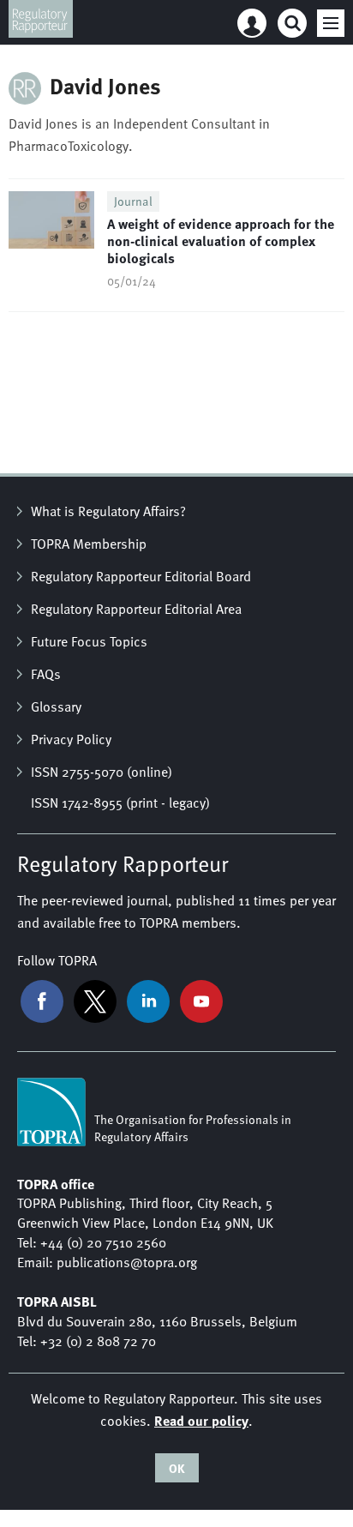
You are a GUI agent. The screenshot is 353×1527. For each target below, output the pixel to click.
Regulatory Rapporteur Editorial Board (141, 576)
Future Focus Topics (89, 641)
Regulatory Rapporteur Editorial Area (136, 608)
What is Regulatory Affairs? (108, 511)
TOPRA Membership (89, 543)
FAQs (46, 674)
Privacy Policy (71, 739)
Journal (133, 201)
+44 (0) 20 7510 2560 (103, 1242)
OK (177, 1467)
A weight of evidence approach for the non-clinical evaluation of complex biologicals (220, 240)
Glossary (56, 706)
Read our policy (201, 1420)
